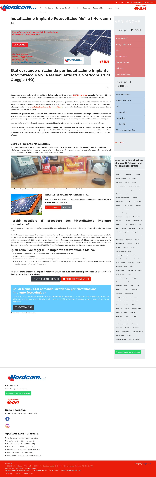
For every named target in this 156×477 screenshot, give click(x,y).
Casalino (132, 312)
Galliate (137, 243)
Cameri (133, 247)
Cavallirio (119, 327)
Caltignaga (129, 281)
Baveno (134, 182)
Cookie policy (28, 473)
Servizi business (123, 94)
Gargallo (126, 304)
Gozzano (128, 258)
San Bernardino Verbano (130, 209)
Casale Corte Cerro (134, 186)
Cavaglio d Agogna (137, 331)
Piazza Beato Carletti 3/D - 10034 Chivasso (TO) (23, 455)
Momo (137, 281)
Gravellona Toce (121, 178)
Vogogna (135, 197)
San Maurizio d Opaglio (135, 270)
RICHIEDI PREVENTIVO (77, 279)
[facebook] (2, 2)
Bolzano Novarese (134, 339)
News (110, 8)
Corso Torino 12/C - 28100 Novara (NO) (20, 441)
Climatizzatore (122, 62)
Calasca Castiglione (122, 235)
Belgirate (129, 239)
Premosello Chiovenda (122, 197)
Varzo (126, 193)
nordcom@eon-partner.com (143, 2)
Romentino (119, 258)
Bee (117, 228)
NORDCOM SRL (80, 95)
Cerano (134, 255)
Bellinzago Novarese (122, 255)
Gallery (118, 8)
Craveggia (132, 228)
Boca (117, 331)
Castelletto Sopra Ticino (123, 251)
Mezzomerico (120, 335)
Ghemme (132, 266)
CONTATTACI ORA (23, 307)
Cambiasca (119, 201)
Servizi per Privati (63, 8)
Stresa (127, 182)
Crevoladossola (120, 186)
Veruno (118, 304)
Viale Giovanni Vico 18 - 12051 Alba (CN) (20, 444)
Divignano (119, 316)
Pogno (127, 316)
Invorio (139, 262)
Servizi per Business (82, 8)
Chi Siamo (49, 8)
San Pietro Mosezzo (122, 300)
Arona (118, 247)
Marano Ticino (136, 308)
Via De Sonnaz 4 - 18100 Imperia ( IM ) (20, 447)
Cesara (133, 235)
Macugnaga (119, 239)
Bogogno (127, 327)
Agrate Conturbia (121, 312)
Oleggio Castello (121, 297)
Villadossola (132, 178)
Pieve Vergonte (130, 190)
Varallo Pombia (120, 262)
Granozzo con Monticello (123, 320)
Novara (137, 239)
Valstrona (119, 216)
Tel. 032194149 (53, 207)
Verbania (119, 174)
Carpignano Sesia (121, 285)
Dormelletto (119, 281)
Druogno (119, 220)
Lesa (138, 285)
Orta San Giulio (121, 339)
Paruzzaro (134, 289)
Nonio (125, 224)
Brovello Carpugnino (122, 232)
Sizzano (134, 316)
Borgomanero (120, 243)
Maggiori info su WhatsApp (128, 352)
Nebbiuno (135, 304)
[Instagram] (5, 2)
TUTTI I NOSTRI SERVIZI (46, 279)
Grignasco (131, 262)
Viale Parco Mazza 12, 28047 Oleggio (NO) (21, 413)
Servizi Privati (122, 38)
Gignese (127, 220)
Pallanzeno (136, 216)
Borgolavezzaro (129, 293)
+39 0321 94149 (123, 2)
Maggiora (119, 308)
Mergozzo (119, 193)
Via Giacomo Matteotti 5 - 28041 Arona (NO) (22, 438)
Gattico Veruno (120, 270)
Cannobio (119, 182)
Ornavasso (119, 190)
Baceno (118, 224)
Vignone (127, 216)
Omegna (138, 174)
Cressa (127, 308)
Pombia (118, 289)
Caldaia (119, 68)
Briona (129, 335)
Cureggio (134, 278)
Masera (118, 205)
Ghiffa (140, 190)
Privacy (17, 473)
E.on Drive (120, 118)
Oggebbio (133, 224)
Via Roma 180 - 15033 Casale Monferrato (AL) (23, 450)
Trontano (128, 201)
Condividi (8, 464)
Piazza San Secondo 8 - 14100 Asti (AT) (20, 452)
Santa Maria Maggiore (122, 212)
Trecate (129, 243)
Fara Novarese (133, 297)
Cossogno (135, 232)
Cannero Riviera (137, 220)
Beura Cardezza (128, 205)
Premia (141, 235)
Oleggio (125, 247)
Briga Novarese (120, 274)
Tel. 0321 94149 (12, 386)
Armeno (126, 289)
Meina (132, 285)
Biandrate (136, 327)
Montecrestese (136, 212)
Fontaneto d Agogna (122, 278)
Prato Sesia (134, 300)
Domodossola (129, 174)
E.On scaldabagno (124, 74)
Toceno (124, 228)
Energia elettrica (123, 44)
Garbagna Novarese (122, 323)
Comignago (125, 331)
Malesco (138, 205)
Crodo (118, 209)
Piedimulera (138, 201)
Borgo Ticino (138, 258)
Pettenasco (134, 323)
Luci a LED (121, 124)
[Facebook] (107, 88)
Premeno (140, 228)
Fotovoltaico (121, 56)
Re (140, 224)
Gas (117, 50)
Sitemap (9, 473)
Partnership (98, 8)
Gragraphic (147, 464)
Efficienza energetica (125, 130)
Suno (129, 274)
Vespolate (119, 293)
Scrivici (67, 207)
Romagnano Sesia (121, 266)
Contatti (43, 12)
